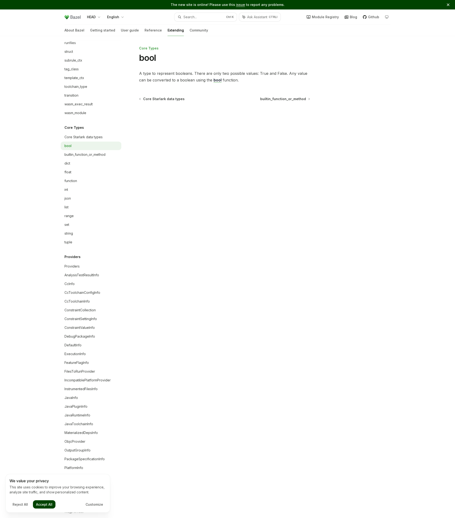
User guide (130, 30)
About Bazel (74, 30)
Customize (94, 504)
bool (218, 80)
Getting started (102, 30)
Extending (176, 30)
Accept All (44, 504)
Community (199, 30)
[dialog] (58, 493)
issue (240, 5)
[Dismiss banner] (448, 5)
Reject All (20, 504)
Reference (153, 30)
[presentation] (95, 277)
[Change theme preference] (387, 17)
